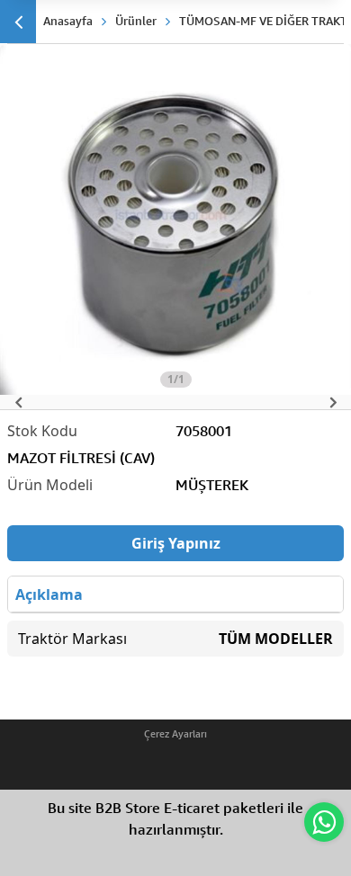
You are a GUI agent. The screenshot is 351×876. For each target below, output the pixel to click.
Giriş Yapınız (175, 543)
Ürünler (136, 21)
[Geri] (18, 21)
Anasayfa (68, 21)
